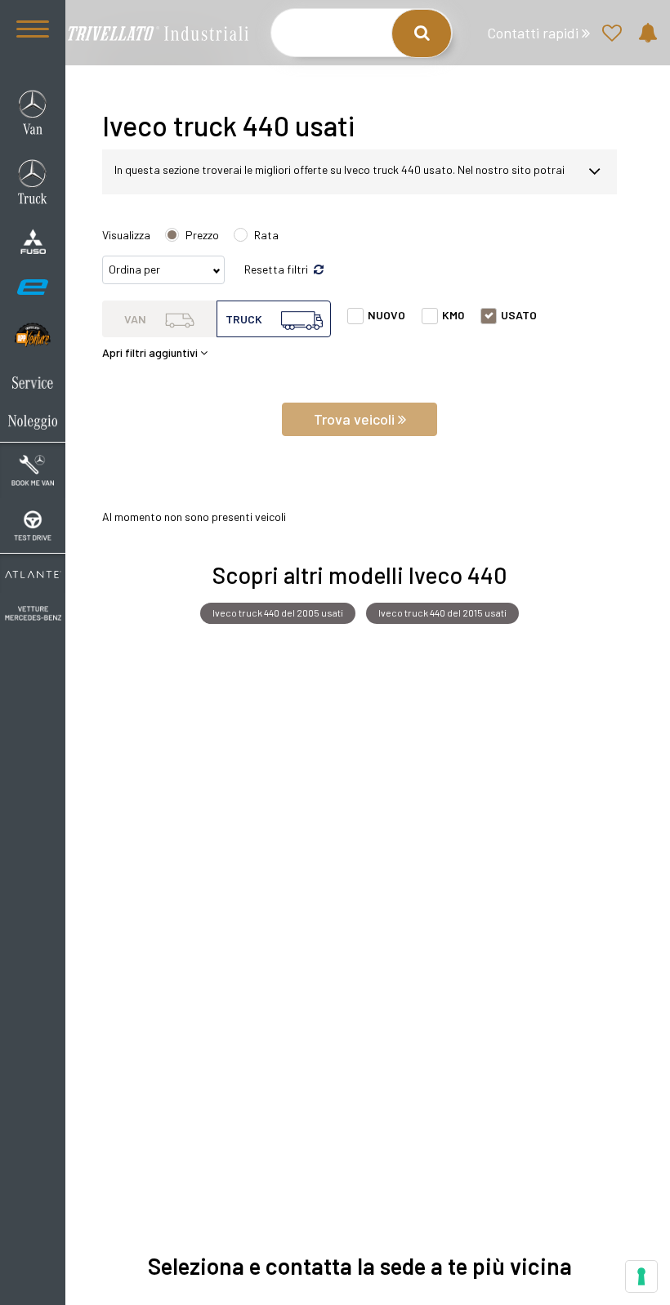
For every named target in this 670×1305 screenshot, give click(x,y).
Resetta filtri (277, 269)
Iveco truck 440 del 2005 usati (277, 612)
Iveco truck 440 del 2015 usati (442, 612)
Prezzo (202, 235)
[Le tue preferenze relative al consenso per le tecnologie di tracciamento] (641, 1276)
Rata (266, 235)
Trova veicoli (356, 419)
